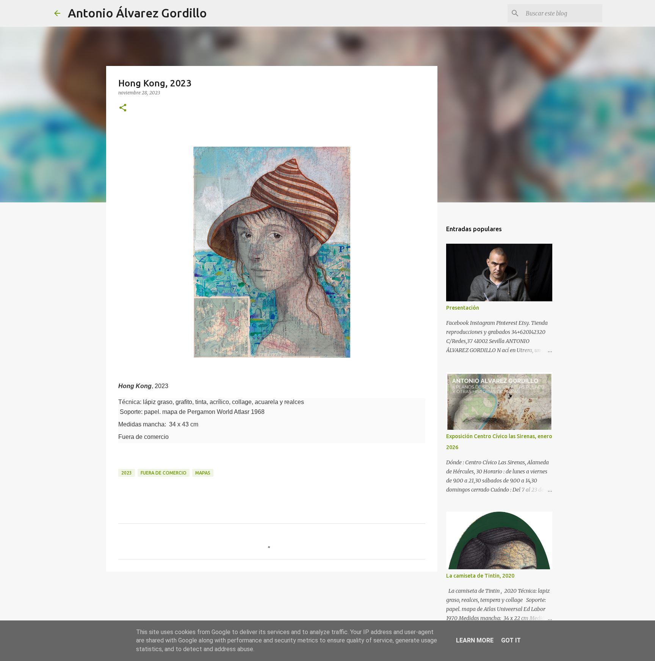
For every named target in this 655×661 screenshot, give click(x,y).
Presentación (462, 308)
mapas (202, 472)
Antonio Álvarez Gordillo (137, 13)
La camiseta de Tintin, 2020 (480, 576)
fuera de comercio (163, 472)
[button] (122, 108)
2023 (126, 472)
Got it (511, 640)
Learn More (475, 640)
